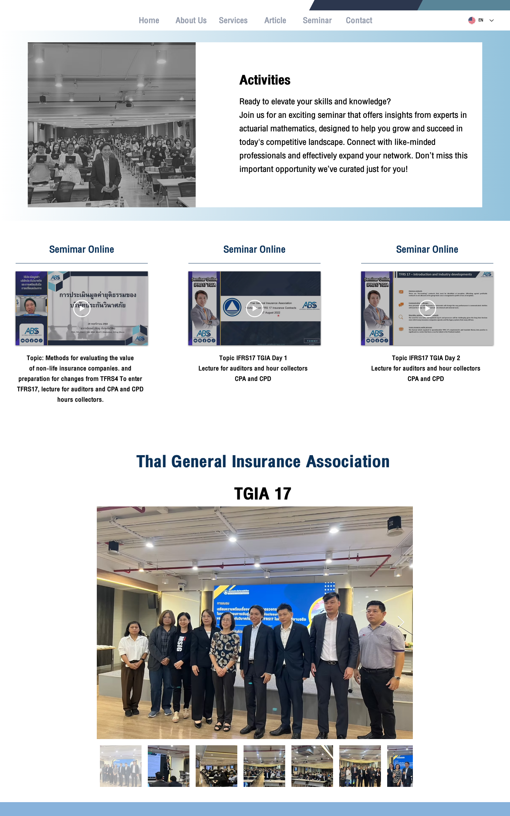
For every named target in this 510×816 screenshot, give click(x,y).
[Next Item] (401, 623)
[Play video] (82, 308)
